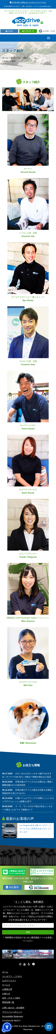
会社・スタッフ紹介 (11, 998)
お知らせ (6, 993)
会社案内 (10, 31)
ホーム (5, 58)
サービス (6, 985)
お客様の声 (7, 989)
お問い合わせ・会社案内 (13, 1008)
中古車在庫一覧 (29, 31)
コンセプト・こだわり (12, 976)
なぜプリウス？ (9, 980)
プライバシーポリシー (12, 1012)
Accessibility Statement (12, 1016)
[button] (7, 1027)
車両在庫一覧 (8, 1002)
